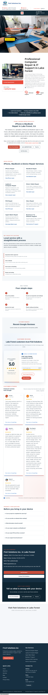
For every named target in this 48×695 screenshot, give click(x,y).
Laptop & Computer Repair (32, 652)
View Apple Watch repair (11, 224)
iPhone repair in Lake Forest (31, 142)
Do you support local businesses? (14, 537)
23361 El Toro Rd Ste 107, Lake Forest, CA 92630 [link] (9, 8)
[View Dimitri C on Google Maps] (6, 479)
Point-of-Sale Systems (31, 661)
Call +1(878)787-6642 (27, 147)
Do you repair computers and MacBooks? (16, 528)
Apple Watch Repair (30, 655)
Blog (4, 675)
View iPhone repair (9, 178)
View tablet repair (30, 191)
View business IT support (32, 224)
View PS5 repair (9, 208)
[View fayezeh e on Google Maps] (6, 429)
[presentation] (3, 34)
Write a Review (26, 378)
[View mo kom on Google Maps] (6, 396)
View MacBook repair (31, 176)
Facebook (28, 685)
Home (4, 668)
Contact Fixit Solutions (24, 576)
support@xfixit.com (24, 9)
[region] (24, 444)
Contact (5, 677)
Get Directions (24, 151)
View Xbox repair (30, 208)
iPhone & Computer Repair (32, 650)
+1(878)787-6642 (14, 560)
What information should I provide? (14, 523)
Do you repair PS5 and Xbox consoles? (15, 532)
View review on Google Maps (10, 422)
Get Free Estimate (10, 39)
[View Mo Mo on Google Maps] (27, 396)
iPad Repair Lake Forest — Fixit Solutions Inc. (22, 29)
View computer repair (10, 195)
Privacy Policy (6, 679)
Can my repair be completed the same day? (16, 513)
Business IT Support (30, 657)
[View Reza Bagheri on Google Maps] (27, 429)
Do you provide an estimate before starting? (16, 518)
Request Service (8, 658)
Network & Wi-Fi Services (32, 659)
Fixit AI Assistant (4, 694)
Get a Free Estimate (13, 147)
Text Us (37, 147)
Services (5, 673)
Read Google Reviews (28, 374)
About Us (5, 671)
